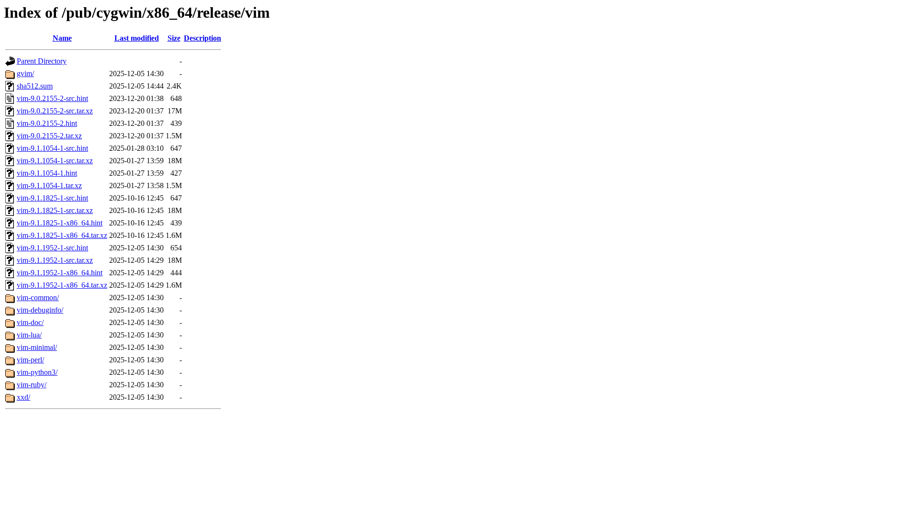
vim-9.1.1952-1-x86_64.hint (59, 273)
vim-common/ (38, 297)
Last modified (136, 38)
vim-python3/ (37, 372)
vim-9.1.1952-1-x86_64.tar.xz (62, 285)
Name (62, 38)
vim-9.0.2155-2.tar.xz (49, 136)
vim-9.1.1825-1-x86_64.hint (59, 223)
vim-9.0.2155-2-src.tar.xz (55, 111)
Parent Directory (42, 61)
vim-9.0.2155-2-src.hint (52, 98)
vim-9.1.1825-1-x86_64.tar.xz (62, 235)
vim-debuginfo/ (40, 310)
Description (202, 38)
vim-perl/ (30, 360)
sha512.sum (35, 86)
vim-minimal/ (37, 347)
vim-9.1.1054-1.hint (47, 173)
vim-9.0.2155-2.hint (47, 123)
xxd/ (23, 397)
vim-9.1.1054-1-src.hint (52, 148)
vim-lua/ (29, 335)
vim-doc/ (30, 322)
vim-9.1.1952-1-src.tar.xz (55, 260)
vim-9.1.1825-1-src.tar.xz (55, 210)
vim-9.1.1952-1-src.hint (52, 248)
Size (174, 38)
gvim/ (25, 73)
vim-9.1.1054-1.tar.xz (49, 185)
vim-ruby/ (31, 385)
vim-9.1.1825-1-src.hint (52, 198)
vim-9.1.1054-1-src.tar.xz (55, 161)
